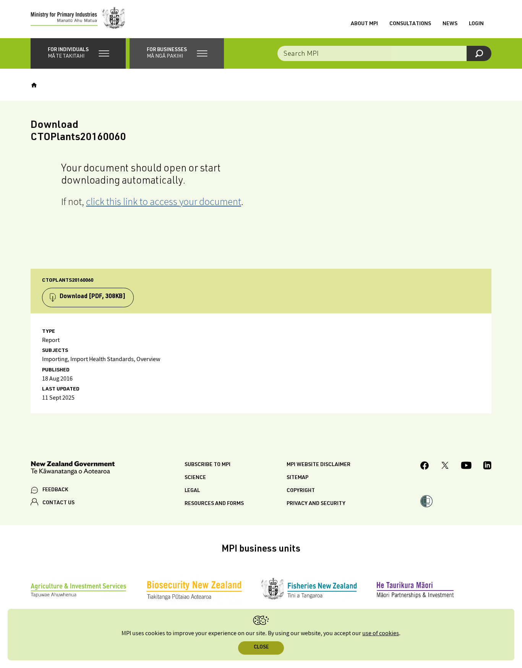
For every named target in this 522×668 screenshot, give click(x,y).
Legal (192, 491)
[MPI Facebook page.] (424, 466)
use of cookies (380, 633)
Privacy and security (316, 504)
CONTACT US (58, 503)
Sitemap (297, 478)
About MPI (364, 24)
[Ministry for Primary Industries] (78, 19)
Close (261, 647)
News (450, 24)
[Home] (34, 85)
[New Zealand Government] (73, 469)
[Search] (479, 53)
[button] (78, 53)
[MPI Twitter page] (445, 466)
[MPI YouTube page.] (466, 466)
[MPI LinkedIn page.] (487, 466)
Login (476, 24)
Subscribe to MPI (207, 465)
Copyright (301, 491)
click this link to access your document (163, 201)
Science (195, 478)
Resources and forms (214, 504)
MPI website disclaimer (318, 465)
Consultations (410, 24)
